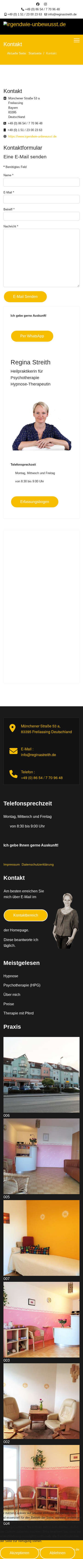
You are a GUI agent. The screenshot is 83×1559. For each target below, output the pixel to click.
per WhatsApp (32, 336)
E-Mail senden (25, 297)
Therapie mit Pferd (18, 1013)
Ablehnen (57, 1553)
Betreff (9, 209)
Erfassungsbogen (34, 502)
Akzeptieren (19, 1553)
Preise (8, 1004)
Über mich (11, 995)
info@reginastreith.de (62, 14)
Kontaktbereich (25, 915)
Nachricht (10, 226)
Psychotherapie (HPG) (21, 985)
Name (8, 175)
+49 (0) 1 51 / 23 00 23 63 (24, 14)
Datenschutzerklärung (38, 864)
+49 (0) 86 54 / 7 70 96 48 (42, 9)
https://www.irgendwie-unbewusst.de (32, 136)
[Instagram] (45, 4)
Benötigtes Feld (15, 167)
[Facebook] (37, 4)
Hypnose (10, 976)
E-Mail (8, 192)
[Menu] (77, 40)
